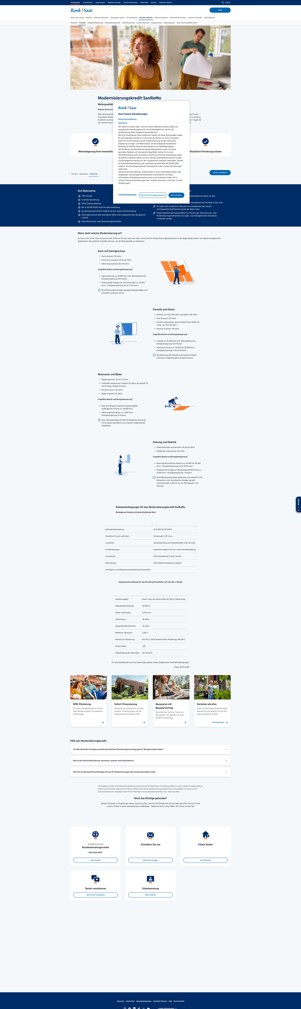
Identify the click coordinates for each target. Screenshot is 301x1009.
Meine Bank (144, 3)
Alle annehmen (176, 195)
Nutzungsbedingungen (143, 1001)
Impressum (120, 1001)
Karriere (153, 3)
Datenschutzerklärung (127, 119)
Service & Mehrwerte (130, 3)
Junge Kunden (100, 3)
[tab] (77, 17)
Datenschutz (130, 1001)
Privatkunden (75, 3)
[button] (150, 749)
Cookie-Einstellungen (127, 194)
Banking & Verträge (114, 3)
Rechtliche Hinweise (160, 1001)
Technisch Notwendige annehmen (153, 195)
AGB (170, 1001)
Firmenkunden (87, 3)
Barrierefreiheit (179, 1001)
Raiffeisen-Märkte (165, 3)
